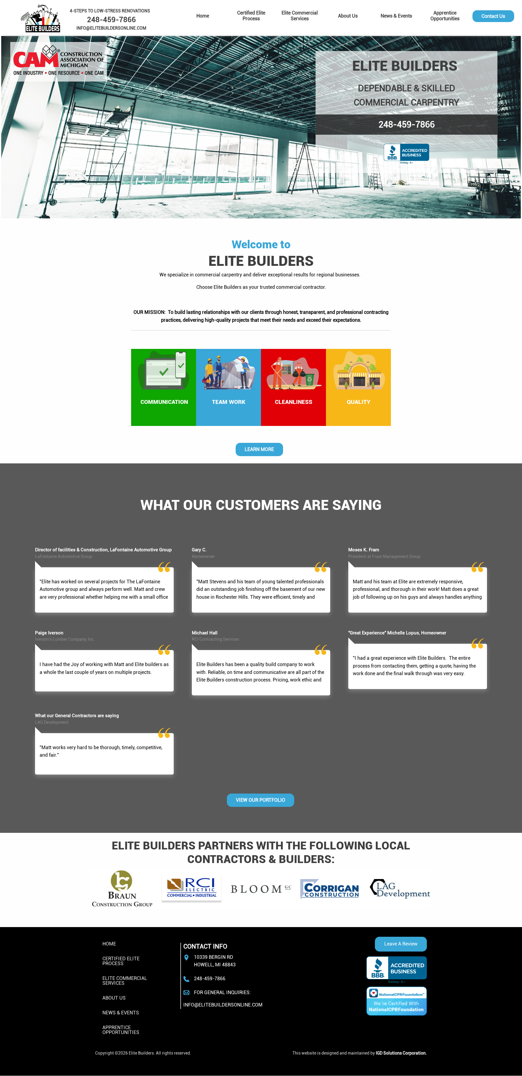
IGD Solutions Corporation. (401, 1053)
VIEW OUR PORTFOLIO (260, 800)
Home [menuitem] (202, 16)
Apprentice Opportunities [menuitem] (444, 15)
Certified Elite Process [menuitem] (251, 15)
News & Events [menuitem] (396, 16)
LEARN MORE (259, 449)
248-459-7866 (407, 124)
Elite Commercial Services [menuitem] (300, 15)
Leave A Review (400, 944)
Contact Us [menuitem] (493, 16)
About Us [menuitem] (348, 16)
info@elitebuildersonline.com (223, 1005)
